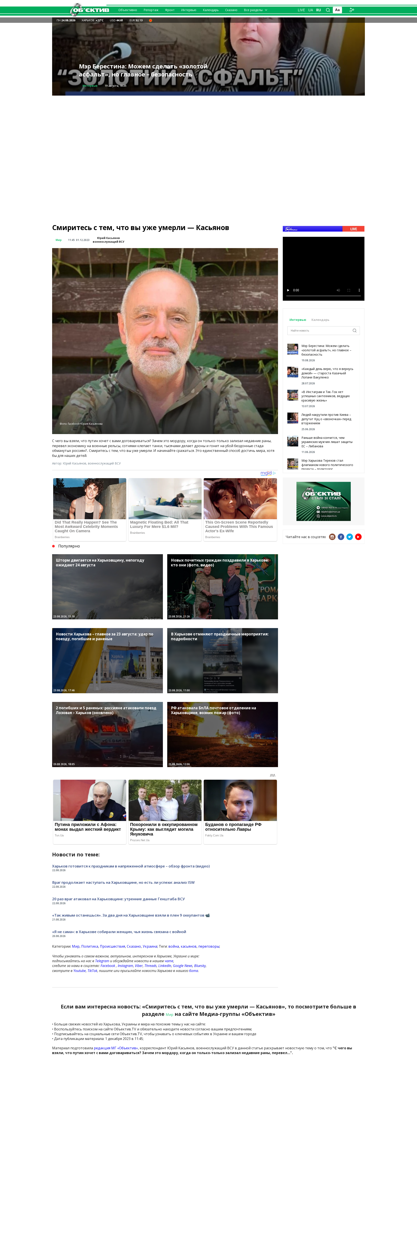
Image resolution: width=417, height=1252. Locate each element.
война (173, 946)
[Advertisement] (208, 126)
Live (301, 10)
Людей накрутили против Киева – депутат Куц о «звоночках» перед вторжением (326, 419)
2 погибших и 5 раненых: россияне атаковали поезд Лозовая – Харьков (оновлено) (149, 70)
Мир (59, 240)
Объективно (127, 10)
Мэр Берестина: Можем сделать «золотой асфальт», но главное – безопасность (326, 350)
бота (193, 970)
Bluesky (200, 965)
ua (310, 10)
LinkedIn (164, 965)
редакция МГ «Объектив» (116, 1048)
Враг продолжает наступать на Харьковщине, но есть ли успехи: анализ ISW (123, 882)
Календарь (211, 10)
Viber (139, 965)
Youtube (79, 970)
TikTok (92, 970)
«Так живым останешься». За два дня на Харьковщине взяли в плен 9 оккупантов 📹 (131, 915)
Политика (89, 946)
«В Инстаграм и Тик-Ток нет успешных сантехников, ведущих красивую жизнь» (325, 396)
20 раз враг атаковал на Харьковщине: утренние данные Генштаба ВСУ (118, 898)
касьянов (189, 946)
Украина (150, 946)
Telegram (102, 960)
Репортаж (151, 10)
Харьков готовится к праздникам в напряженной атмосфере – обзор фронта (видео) (131, 866)
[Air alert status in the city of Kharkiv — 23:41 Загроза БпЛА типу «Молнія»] (150, 20)
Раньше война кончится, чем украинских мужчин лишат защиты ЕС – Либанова (326, 442)
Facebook (108, 965)
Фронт (170, 10)
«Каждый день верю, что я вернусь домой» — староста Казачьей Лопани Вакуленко (327, 373)
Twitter (349, 537)
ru (318, 10)
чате (169, 960)
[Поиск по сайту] (328, 10)
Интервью (188, 10)
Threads (150, 965)
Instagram (125, 965)
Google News (182, 965)
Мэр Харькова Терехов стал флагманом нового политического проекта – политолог (327, 464)
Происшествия (93, 86)
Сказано (231, 10)
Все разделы (253, 10)
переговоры (208, 946)
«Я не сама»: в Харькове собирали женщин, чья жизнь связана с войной (119, 931)
